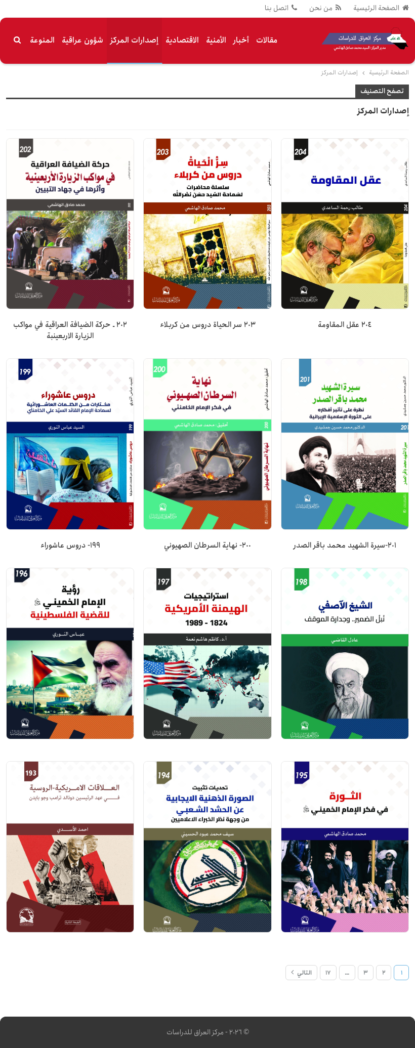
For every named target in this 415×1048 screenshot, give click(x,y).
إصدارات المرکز (134, 40)
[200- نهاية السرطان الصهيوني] (207, 444)
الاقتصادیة (182, 40)
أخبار (241, 40)
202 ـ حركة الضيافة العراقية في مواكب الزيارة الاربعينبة (70, 330)
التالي (304, 973)
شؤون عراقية (82, 40)
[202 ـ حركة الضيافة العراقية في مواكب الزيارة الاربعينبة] (70, 224)
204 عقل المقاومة (344, 325)
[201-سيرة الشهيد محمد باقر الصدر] (344, 444)
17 (328, 973)
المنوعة (42, 40)
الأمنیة (216, 40)
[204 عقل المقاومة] (344, 224)
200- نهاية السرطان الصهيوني (207, 545)
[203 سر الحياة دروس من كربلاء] (207, 224)
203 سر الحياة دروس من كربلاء (208, 325)
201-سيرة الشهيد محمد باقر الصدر (345, 545)
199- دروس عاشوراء (70, 545)
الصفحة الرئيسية (376, 8)
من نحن (321, 8)
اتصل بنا (276, 8)
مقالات (266, 40)
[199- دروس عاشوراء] (70, 444)
